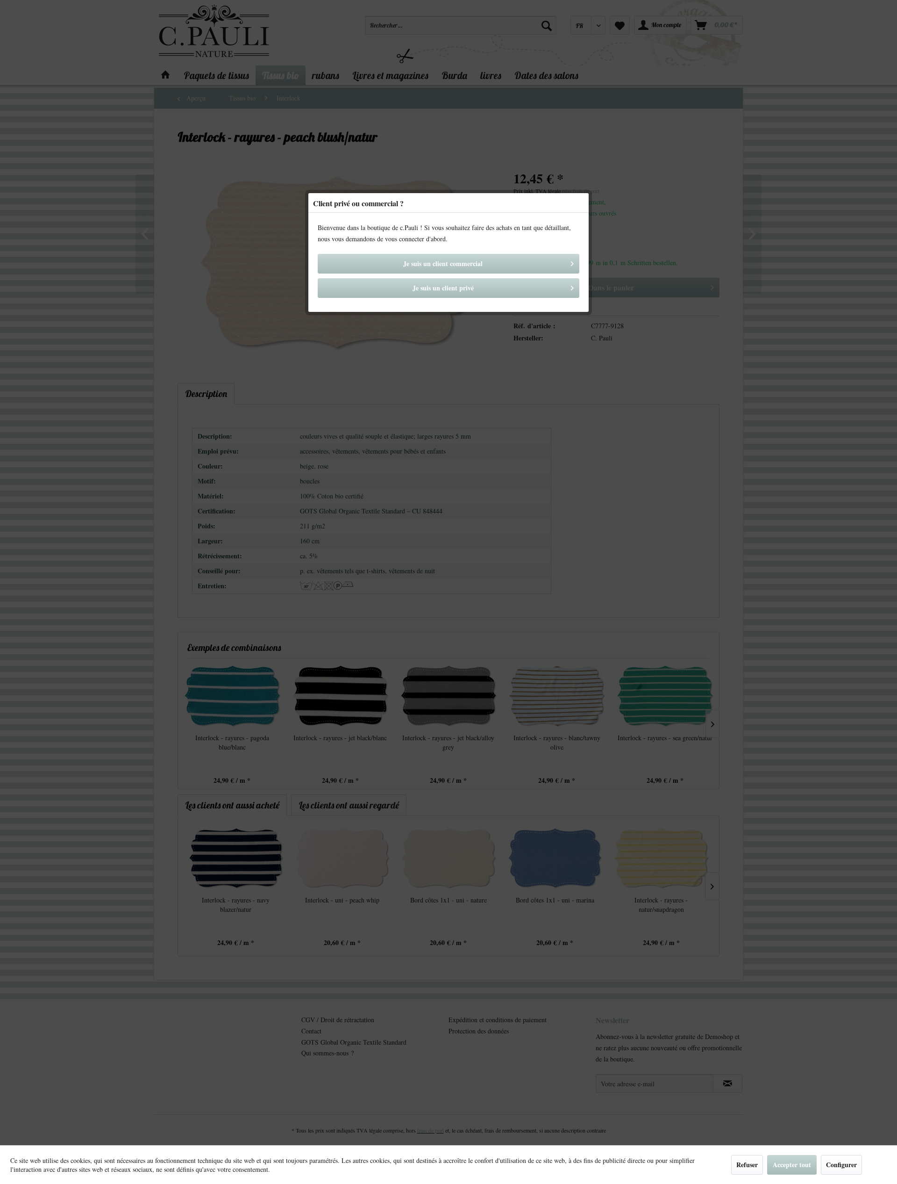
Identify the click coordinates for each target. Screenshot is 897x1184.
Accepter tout (792, 1165)
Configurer (841, 1165)
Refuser (747, 1165)
